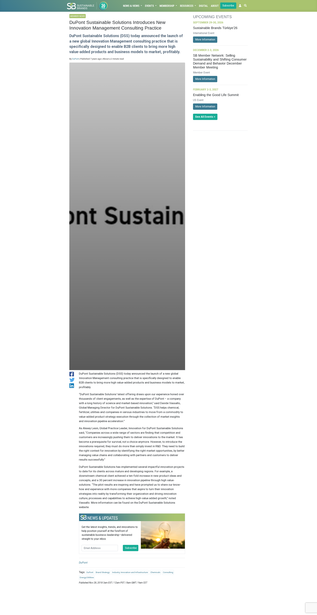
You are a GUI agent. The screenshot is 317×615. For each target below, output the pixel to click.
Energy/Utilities (87, 577)
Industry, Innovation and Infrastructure (130, 572)
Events (150, 5)
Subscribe (228, 5)
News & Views (131, 5)
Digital (203, 5)
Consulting (168, 572)
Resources (187, 5)
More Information (205, 39)
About (215, 5)
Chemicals (155, 572)
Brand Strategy (103, 572)
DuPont (75, 59)
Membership (167, 5)
